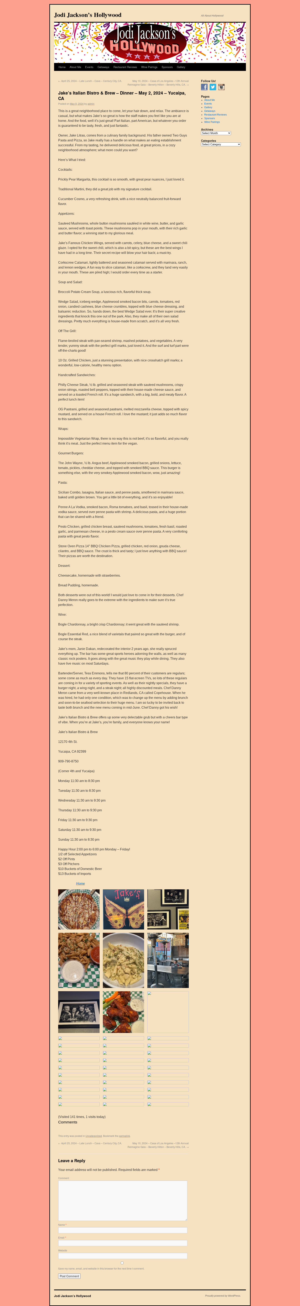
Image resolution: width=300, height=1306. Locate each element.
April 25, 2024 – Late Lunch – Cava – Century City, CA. (90, 81)
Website (62, 1250)
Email (62, 1237)
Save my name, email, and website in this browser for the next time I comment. (101, 1268)
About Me (75, 67)
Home (62, 67)
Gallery (181, 67)
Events (89, 67)
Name (62, 1224)
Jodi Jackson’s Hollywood (88, 14)
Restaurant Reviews (125, 67)
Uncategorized (94, 1136)
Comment (63, 1178)
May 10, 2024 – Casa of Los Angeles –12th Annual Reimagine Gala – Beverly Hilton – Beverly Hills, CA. (158, 82)
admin (91, 103)
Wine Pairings (149, 67)
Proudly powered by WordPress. (223, 1295)
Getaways (103, 67)
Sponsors (167, 67)
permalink (124, 1136)
